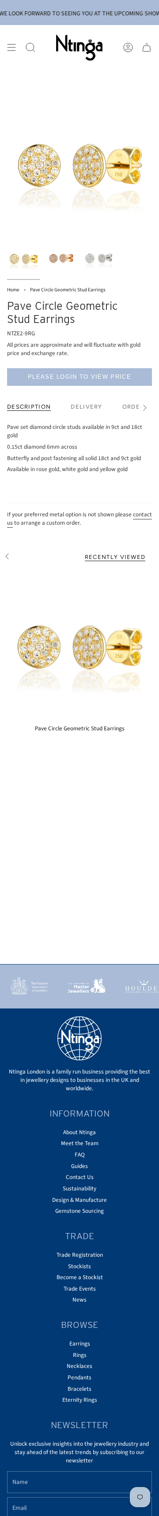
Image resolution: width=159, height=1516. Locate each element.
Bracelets (79, 1389)
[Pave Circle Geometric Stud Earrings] (79, 648)
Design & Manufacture (79, 1200)
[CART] (146, 47)
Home (13, 290)
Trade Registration (80, 1255)
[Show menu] (11, 47)
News (79, 1299)
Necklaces (79, 1366)
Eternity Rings (79, 1400)
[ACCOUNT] (128, 47)
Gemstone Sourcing (79, 1211)
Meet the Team (79, 1143)
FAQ (80, 1154)
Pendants (79, 1377)
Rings (80, 1355)
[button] (30, 47)
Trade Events (80, 1288)
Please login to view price (79, 377)
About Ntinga (79, 1132)
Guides (79, 1166)
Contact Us (80, 1177)
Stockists (79, 1266)
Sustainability (79, 1188)
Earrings (79, 1343)
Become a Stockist (80, 1277)
